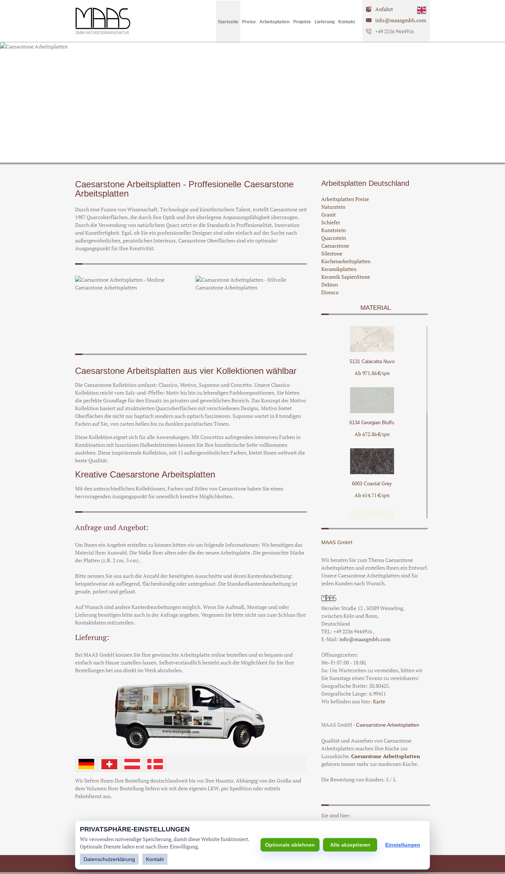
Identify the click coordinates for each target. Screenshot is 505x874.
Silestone (331, 253)
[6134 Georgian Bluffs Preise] (372, 411)
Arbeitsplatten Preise (345, 198)
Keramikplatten (338, 268)
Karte (379, 701)
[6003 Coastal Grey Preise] (372, 472)
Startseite (228, 21)
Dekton (329, 284)
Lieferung (325, 21)
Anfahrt (384, 9)
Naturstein (333, 206)
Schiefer (330, 222)
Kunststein (333, 230)
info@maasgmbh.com (400, 20)
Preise (249, 21)
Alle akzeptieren (350, 845)
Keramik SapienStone (345, 276)
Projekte (302, 21)
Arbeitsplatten (274, 21)
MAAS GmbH (336, 542)
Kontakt (346, 21)
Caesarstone (335, 245)
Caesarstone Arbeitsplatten (385, 756)
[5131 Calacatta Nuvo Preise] (372, 350)
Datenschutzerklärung (109, 859)
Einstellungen (402, 845)
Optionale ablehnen (290, 845)
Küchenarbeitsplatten (345, 261)
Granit (328, 214)
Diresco (330, 292)
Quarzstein (333, 237)
